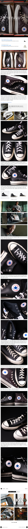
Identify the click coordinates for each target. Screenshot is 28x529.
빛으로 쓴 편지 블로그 (1, 527)
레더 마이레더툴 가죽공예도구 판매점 (6, 45)
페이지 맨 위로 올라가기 (27, 527)
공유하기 (14, 491)
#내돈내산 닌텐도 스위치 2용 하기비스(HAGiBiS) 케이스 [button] (7, 500)
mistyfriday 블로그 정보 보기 (27, 1)
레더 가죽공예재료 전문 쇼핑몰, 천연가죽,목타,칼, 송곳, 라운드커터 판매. (9, 46)
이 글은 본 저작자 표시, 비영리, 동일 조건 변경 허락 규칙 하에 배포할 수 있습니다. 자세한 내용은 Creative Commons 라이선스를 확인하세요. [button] (26, 488)
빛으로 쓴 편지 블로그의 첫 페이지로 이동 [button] (14, 1)
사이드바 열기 (1, 1)
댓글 (10, 491)
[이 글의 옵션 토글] (1, 488)
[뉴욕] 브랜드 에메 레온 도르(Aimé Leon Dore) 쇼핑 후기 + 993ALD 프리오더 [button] (20, 513)
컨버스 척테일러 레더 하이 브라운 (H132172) (6, 102)
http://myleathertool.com (4, 44)
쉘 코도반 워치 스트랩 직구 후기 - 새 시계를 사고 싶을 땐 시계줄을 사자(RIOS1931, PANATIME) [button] (20, 500)
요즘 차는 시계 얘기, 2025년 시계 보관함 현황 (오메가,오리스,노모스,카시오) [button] (7, 513)
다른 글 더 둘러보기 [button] (13, 522)
